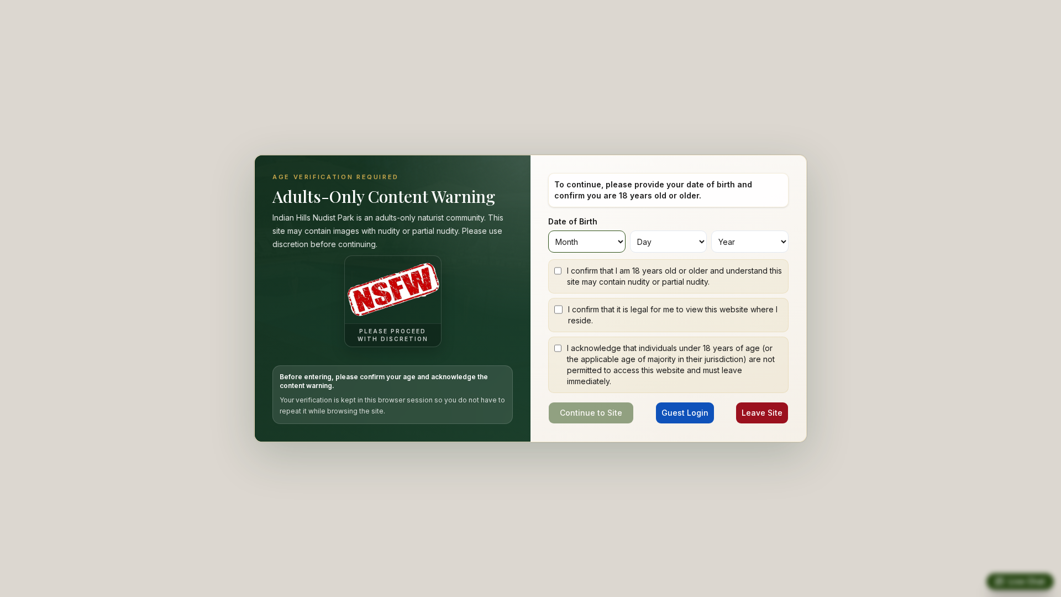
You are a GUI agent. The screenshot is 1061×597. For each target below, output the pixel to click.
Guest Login (684, 412)
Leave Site (762, 412)
